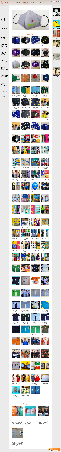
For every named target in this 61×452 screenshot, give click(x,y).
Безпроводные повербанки (15, 396)
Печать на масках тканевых (45, 46)
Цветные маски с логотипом (25, 96)
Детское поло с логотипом (15, 299)
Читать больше (14, 426)
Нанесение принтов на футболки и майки (16, 418)
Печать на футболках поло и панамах (35, 359)
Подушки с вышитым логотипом (25, 180)
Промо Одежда (3, 52)
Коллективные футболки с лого (26, 299)
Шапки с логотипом (25, 191)
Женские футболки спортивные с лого (16, 311)
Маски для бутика (35, 119)
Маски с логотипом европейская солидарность (45, 71)
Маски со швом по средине (16, 120)
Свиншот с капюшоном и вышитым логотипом (45, 347)
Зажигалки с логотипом (45, 155)
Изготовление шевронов (26, 262)
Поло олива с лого (45, 334)
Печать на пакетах (4, 28)
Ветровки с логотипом (16, 238)
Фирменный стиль (4, 95)
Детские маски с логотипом (35, 108)
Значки (2, 21)
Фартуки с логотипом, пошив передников (16, 180)
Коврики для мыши (35, 203)
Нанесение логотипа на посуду (25, 215)
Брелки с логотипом (4, 57)
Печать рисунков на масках (35, 58)
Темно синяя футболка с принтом (16, 323)
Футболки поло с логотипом (25, 251)
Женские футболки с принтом (25, 274)
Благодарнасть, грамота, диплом (45, 372)
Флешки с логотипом (4, 60)
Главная (13, 6)
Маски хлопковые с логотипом (16, 108)
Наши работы (26, 2)
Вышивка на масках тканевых (16, 46)
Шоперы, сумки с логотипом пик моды (17, 440)
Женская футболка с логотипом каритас (45, 323)
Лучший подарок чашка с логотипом (30, 418)
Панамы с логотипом (4, 75)
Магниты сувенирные (4, 76)
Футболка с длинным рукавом (15, 335)
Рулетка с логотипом (25, 371)
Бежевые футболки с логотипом (35, 299)
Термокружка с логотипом (25, 239)
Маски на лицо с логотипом (45, 84)
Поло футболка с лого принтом (45, 299)
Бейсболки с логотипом (35, 179)
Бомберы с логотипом (4, 86)
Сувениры (16, 6)
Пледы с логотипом (4, 91)
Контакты (34, 2)
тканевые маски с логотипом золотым (25, 58)
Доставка (39, 2)
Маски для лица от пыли (26, 107)
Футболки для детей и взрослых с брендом (25, 359)
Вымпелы (2, 63)
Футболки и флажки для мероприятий (16, 347)
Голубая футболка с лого (26, 334)
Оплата (43, 2)
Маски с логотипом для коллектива (45, 108)
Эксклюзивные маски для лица (16, 96)
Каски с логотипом (4, 85)
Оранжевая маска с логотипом (26, 84)
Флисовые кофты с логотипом (35, 384)
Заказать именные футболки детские (45, 311)
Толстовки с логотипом (35, 262)
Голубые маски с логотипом (35, 96)
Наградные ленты (4, 62)
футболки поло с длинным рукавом (16, 274)
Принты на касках (45, 383)
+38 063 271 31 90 (56, 3)
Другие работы (30, 34)
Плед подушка (35, 395)
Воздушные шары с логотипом (35, 192)
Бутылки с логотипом (4, 77)
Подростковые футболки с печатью (45, 274)
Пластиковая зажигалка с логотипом (16, 372)
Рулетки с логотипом (4, 71)
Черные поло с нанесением (25, 323)
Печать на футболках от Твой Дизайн (16, 359)
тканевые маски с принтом (16, 132)
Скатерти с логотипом (45, 179)
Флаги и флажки (3, 15)
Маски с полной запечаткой (45, 120)
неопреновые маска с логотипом (15, 84)
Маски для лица (25, 131)
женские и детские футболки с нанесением (45, 286)
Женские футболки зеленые (35, 335)
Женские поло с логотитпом (25, 347)
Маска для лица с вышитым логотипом (35, 46)
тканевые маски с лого (25, 45)
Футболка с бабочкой (35, 310)
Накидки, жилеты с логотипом (45, 168)
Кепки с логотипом (4, 46)
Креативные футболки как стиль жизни (43, 418)
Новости (20, 2)
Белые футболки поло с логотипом (35, 323)
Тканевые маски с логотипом (16, 70)
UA (46, 2)
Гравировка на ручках (4, 61)
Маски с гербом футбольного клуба (45, 96)
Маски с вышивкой (35, 131)
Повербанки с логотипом (45, 262)
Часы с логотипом (4, 27)
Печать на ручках (4, 18)
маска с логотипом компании (45, 58)
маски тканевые (45, 131)
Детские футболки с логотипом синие (35, 347)
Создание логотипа (4, 96)
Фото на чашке (3, 47)
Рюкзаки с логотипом (4, 69)
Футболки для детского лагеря (35, 274)
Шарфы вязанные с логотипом (35, 156)
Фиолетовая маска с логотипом (16, 58)
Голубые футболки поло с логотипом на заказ (25, 311)
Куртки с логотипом (25, 383)
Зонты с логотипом (4, 29)
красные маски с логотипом (35, 84)
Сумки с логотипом (4, 41)
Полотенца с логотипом (26, 203)
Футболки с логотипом (16, 155)
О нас (31, 2)
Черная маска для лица (25, 119)
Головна (17, 2)
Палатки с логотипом (4, 70)
